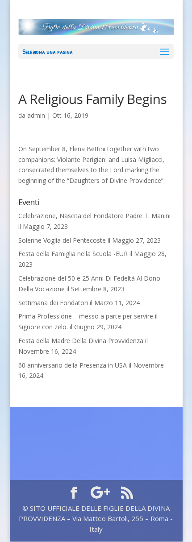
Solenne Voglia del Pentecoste (62, 240)
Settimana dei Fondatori (53, 302)
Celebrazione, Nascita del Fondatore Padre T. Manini (94, 215)
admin (36, 115)
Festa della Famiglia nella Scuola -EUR (73, 253)
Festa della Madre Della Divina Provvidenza (80, 340)
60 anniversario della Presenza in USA (72, 365)
